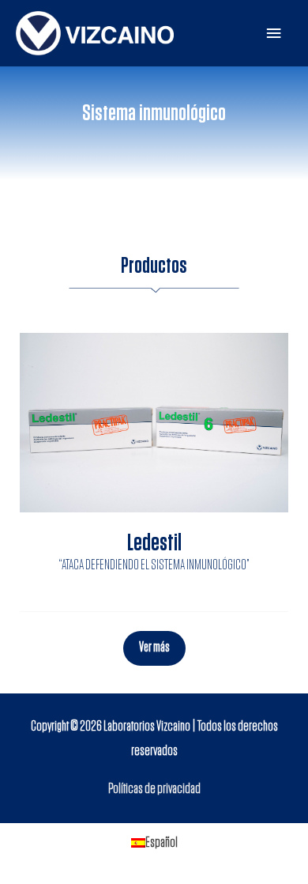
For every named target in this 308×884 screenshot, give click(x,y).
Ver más (154, 647)
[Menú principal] (274, 33)
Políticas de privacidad (154, 789)
